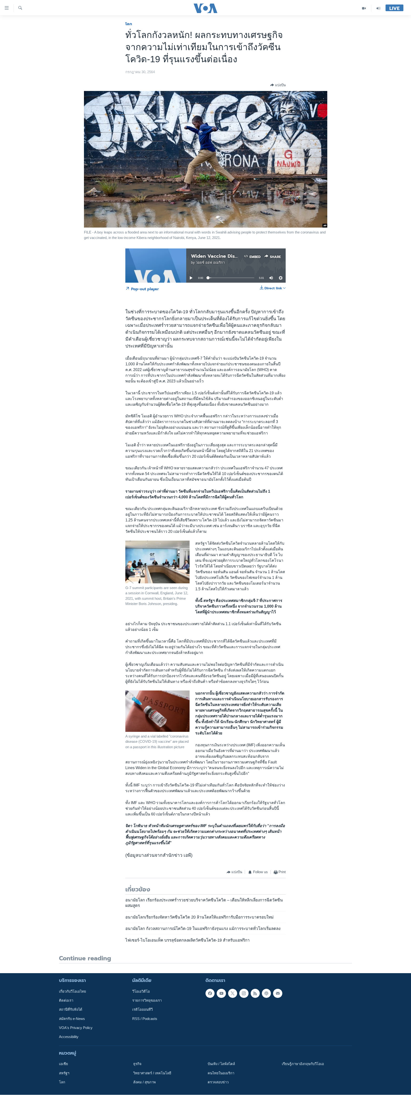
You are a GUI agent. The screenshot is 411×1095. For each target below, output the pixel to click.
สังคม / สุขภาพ (144, 1082)
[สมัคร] (277, 993)
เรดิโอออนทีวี (142, 1010)
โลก (128, 24)
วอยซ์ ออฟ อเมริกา (210, 262)
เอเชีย (63, 1064)
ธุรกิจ (137, 1064)
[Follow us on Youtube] (221, 993)
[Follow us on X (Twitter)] (232, 993)
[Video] (364, 8)
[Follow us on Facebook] (210, 993)
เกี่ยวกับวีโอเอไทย (72, 991)
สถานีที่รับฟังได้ (70, 1010)
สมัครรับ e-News (72, 1019)
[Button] (278, 85)
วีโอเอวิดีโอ (141, 991)
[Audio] (378, 8)
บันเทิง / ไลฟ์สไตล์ (221, 1064)
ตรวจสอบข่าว (218, 1082)
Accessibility (68, 1037)
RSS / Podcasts (144, 1019)
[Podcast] (266, 993)
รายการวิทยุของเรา (147, 1000)
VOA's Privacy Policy (76, 1028)
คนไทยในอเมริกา (221, 1073)
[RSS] (255, 993)
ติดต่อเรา (66, 1000)
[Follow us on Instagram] (243, 993)
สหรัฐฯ (64, 1073)
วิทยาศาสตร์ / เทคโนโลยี (152, 1073)
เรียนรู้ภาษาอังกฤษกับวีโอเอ (303, 1064)
